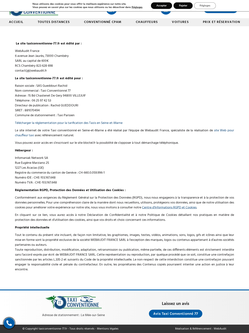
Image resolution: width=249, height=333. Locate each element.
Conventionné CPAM (103, 22)
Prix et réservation (221, 22)
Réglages (137, 7)
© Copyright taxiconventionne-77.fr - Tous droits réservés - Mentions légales (70, 328)
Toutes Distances (54, 22)
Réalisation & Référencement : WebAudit (200, 328)
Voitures (180, 22)
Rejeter (183, 5)
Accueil (16, 22)
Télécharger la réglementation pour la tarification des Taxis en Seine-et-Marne (68, 123)
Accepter (161, 5)
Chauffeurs (147, 22)
